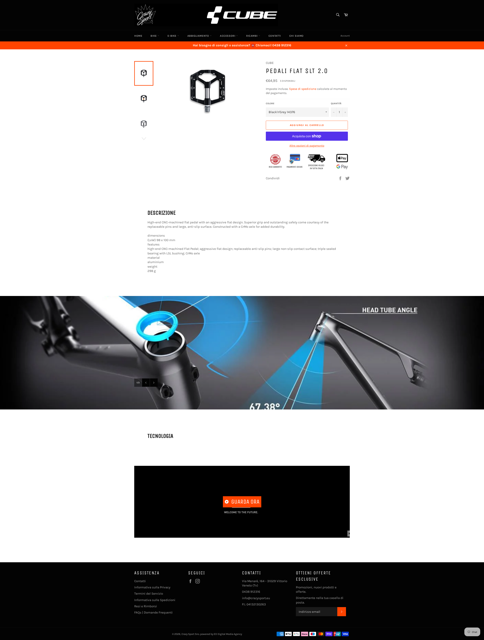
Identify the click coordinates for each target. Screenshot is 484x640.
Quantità (336, 103)
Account (345, 35)
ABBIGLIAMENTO (198, 35)
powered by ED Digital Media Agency (221, 634)
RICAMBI (252, 35)
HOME (138, 35)
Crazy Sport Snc (190, 634)
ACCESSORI (228, 35)
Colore (270, 103)
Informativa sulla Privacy (152, 587)
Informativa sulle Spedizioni (154, 600)
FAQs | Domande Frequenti (153, 612)
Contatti (140, 581)
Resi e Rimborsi (145, 606)
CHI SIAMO (296, 35)
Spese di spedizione (302, 89)
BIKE (153, 35)
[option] (242, 352)
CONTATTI (274, 35)
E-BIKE (172, 35)
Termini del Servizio (148, 593)
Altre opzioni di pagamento (306, 145)
